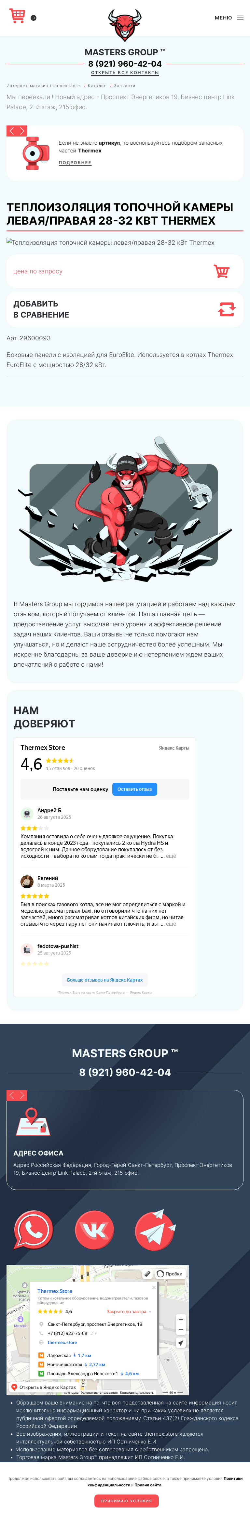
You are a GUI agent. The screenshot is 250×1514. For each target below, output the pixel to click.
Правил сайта (147, 1484)
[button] (229, 18)
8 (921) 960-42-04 (125, 64)
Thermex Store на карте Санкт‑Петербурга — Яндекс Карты (105, 992)
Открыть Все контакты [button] (125, 72)
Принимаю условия (126, 1501)
